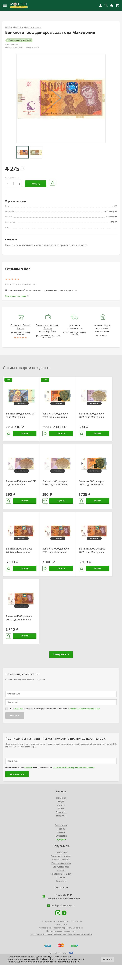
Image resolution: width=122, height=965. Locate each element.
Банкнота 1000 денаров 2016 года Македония (19, 550)
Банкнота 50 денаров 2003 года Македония (21, 415)
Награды (61, 816)
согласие (18, 709)
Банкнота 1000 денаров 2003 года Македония (19, 618)
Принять (107, 959)
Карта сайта (61, 925)
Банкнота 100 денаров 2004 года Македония (54, 483)
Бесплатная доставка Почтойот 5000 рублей (47, 328)
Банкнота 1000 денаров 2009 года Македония (92, 550)
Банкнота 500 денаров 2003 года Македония (91, 483)
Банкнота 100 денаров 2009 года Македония (91, 415)
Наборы (61, 829)
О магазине (61, 853)
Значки (61, 832)
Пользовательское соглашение (61, 931)
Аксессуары (61, 825)
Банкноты (61, 812)
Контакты (61, 881)
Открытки (61, 836)
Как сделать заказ (61, 863)
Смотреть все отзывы (15, 296)
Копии (61, 809)
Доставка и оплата (61, 856)
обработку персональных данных (84, 709)
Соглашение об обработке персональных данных (52, 962)
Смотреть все (61, 654)
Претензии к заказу (61, 874)
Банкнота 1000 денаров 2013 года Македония (55, 550)
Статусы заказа (61, 867)
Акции (61, 802)
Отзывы (61, 878)
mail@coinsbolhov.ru (63, 906)
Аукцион (61, 840)
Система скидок (61, 860)
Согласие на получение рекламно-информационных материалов (61, 934)
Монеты (61, 805)
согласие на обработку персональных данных (73, 768)
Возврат (61, 870)
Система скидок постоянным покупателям (101, 329)
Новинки (61, 798)
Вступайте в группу (58, 953)
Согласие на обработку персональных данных (61, 928)
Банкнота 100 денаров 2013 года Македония (21, 483)
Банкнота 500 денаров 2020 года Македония (55, 415)
